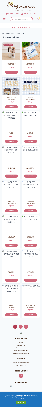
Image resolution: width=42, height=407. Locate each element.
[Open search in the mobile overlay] (21, 19)
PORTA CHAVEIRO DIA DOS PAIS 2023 (30, 167)
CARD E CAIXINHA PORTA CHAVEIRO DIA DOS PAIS (11, 306)
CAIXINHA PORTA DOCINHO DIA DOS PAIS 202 (11, 133)
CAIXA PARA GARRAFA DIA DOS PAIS (11, 271)
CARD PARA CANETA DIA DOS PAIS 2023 (11, 202)
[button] (4, 19)
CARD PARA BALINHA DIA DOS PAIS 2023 (31, 202)
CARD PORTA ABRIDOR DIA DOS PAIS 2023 (11, 237)
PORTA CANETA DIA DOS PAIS (30, 306)
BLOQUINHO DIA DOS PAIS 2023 (30, 237)
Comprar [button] (11, 72)
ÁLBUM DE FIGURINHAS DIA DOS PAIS (30, 271)
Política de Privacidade (22, 395)
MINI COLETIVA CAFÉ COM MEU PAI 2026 (11, 63)
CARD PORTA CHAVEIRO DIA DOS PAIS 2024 (30, 63)
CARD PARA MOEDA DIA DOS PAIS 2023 (11, 167)
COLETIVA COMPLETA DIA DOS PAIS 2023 (30, 98)
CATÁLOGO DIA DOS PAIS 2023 (11, 98)
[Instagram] (21, 376)
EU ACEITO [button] (21, 402)
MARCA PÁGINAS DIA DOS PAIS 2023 (31, 133)
